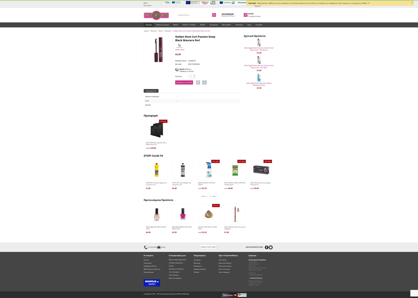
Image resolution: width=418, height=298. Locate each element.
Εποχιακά (259, 25)
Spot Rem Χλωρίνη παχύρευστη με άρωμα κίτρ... (155, 184)
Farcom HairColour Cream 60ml (207, 228)
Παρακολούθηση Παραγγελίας (177, 260)
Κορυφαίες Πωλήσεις (200, 269)
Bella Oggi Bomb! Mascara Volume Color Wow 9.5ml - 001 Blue (259, 66)
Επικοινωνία (147, 5)
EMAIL (163, 247)
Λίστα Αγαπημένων (174, 272)
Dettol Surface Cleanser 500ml (206, 184)
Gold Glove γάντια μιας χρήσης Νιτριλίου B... (260, 184)
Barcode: (178, 64)
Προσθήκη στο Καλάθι (184, 82)
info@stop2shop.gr (256, 278)
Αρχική (146, 31)
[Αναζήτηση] (214, 15)
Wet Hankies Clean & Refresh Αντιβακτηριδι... (234, 184)
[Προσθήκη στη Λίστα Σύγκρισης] (204, 82)
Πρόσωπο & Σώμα (162, 25)
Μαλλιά (175, 25)
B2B (145, 3)
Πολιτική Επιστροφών (225, 266)
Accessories (214, 25)
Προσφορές (197, 263)
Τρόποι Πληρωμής (224, 272)
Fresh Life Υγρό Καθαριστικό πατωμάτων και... (180, 184)
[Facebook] (267, 247)
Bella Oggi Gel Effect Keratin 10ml (156, 228)
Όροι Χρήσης (222, 260)
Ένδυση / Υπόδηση (189, 25)
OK (369, 3)
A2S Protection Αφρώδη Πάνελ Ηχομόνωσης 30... (156, 143)
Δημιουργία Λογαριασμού (176, 269)
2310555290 (152, 247)
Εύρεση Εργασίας (149, 272)
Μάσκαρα (168, 31)
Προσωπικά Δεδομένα (175, 278)
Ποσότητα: (178, 76)
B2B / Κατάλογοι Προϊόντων (152, 269)
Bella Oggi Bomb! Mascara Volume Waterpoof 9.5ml (259, 84)
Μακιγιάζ (149, 25)
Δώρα (249, 25)
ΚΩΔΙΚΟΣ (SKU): (181, 61)
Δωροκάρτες (197, 260)
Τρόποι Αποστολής (224, 269)
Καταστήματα (148, 263)
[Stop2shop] (156, 15)
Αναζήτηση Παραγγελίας (176, 263)
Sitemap (196, 272)
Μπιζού (202, 25)
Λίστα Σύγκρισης (174, 275)
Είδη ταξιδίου (226, 25)
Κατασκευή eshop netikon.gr (179, 294)
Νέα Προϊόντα (198, 266)
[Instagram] (271, 247)
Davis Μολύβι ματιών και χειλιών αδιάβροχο (235, 228)
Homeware (239, 25)
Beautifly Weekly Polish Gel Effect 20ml (182, 228)
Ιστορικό (146, 260)
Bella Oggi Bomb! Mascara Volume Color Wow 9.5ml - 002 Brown (259, 49)
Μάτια (161, 31)
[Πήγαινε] (217, 247)
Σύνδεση (171, 266)
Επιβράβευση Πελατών (150, 266)
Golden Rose (179, 50)
